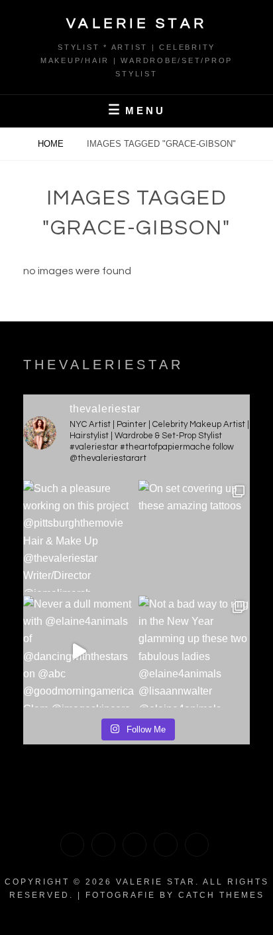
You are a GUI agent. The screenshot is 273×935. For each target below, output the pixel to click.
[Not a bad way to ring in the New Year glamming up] (194, 651)
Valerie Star (136, 23)
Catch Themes (221, 895)
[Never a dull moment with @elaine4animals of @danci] (79, 651)
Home (52, 144)
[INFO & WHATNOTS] (134, 845)
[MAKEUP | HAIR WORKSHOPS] (103, 845)
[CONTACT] (197, 845)
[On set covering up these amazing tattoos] (194, 536)
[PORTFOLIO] (72, 845)
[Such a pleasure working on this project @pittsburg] (79, 536)
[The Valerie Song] (166, 845)
